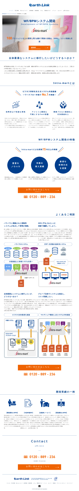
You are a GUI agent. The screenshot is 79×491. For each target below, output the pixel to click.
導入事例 (17, 10)
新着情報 (37, 10)
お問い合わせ (66, 10)
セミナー (60, 10)
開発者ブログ (48, 10)
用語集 (54, 483)
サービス (11, 10)
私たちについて (23, 10)
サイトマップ (69, 483)
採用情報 (31, 10)
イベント (54, 10)
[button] (62, 479)
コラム (41, 10)
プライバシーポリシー (61, 483)
